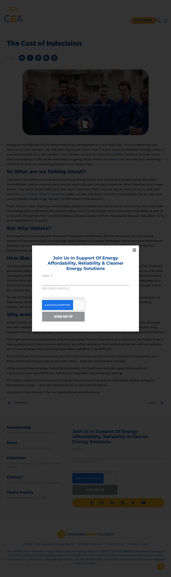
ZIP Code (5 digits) (54, 288)
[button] (134, 250)
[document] (85, 288)
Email (46, 276)
